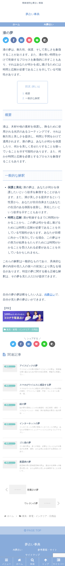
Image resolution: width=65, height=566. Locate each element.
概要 (27, 93)
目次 (28, 86)
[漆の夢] (21, 40)
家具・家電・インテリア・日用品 (22, 329)
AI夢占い (49, 294)
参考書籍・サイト (47, 549)
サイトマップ (32, 554)
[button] (45, 40)
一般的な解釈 (32, 98)
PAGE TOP (33, 530)
